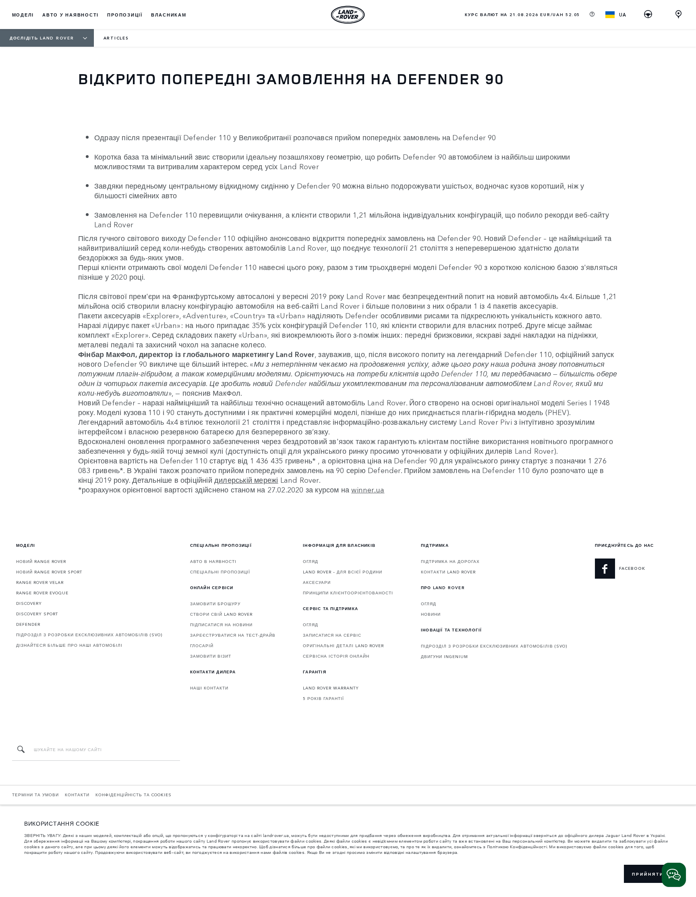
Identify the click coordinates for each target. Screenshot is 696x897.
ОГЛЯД (310, 561)
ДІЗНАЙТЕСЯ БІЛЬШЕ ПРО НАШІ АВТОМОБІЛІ (69, 645)
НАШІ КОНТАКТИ (209, 688)
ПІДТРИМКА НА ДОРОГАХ (450, 561)
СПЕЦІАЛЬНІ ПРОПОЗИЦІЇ (220, 572)
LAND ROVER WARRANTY (331, 688)
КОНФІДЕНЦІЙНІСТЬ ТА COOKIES (133, 794)
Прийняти (648, 874)
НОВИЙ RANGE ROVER (41, 561)
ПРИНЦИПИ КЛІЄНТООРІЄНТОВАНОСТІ (348, 593)
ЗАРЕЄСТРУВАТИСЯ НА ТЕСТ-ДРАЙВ (233, 635)
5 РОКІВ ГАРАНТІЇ (323, 698)
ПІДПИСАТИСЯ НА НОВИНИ (221, 624)
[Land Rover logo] (348, 14)
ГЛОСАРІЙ (201, 645)
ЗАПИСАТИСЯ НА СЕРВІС (332, 635)
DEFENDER (28, 624)
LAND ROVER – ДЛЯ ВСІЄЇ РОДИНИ (342, 572)
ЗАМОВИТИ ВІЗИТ (210, 656)
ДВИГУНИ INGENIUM (444, 656)
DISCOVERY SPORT (37, 614)
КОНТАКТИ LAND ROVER (448, 572)
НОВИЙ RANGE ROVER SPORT (49, 572)
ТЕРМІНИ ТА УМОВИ (35, 794)
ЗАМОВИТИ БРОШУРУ (215, 603)
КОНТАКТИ (77, 794)
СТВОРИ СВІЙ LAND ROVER (221, 614)
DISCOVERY (29, 603)
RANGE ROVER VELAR (40, 582)
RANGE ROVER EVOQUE (42, 593)
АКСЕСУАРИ (317, 582)
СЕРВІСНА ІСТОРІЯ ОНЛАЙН (336, 656)
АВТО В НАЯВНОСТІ (213, 561)
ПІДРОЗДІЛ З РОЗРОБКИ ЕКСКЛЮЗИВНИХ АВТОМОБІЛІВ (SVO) (89, 634)
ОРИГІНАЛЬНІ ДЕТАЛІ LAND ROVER (343, 645)
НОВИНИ (431, 614)
